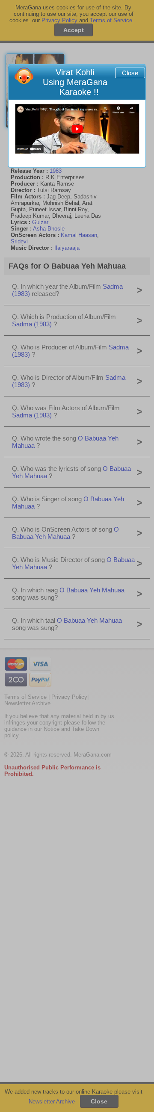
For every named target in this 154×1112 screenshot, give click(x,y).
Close (130, 73)
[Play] (77, 129)
